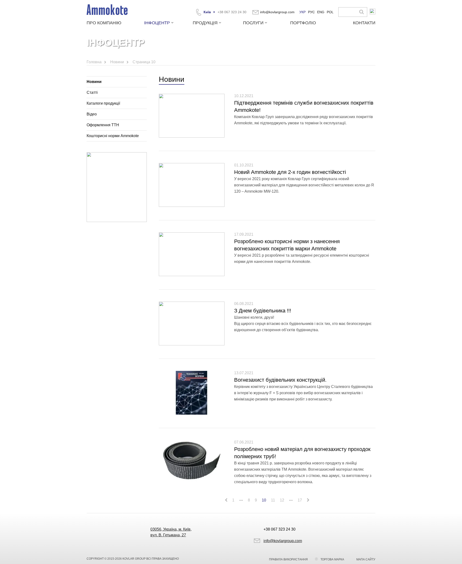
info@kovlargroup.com (277, 12)
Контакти (364, 22)
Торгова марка (332, 559)
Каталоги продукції (103, 103)
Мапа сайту (365, 559)
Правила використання (288, 559)
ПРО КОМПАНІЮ (104, 22)
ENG (320, 12)
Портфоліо (303, 22)
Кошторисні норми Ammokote (113, 136)
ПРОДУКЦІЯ (205, 22)
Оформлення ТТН (103, 125)
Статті (92, 92)
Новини (94, 82)
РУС (311, 12)
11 (273, 500)
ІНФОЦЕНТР (157, 22)
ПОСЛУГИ (253, 22)
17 (300, 500)
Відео (92, 114)
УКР (302, 12)
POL (330, 12)
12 (282, 500)
